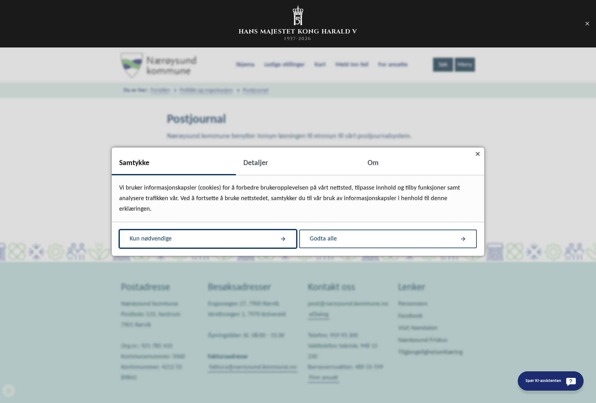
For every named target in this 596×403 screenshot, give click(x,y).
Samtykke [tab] (134, 163)
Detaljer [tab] (255, 163)
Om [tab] (373, 163)
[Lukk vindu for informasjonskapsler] (478, 154)
